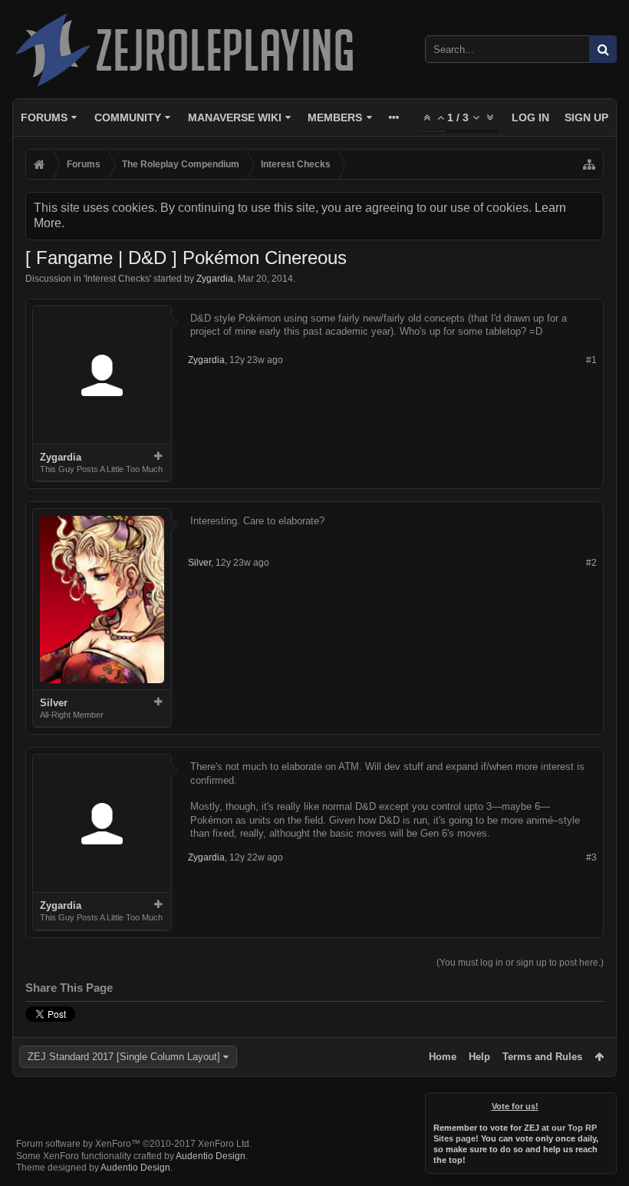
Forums (44, 117)
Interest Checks (117, 278)
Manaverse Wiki (235, 117)
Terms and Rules (542, 1056)
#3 (591, 857)
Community (127, 117)
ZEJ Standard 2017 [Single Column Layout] (124, 1056)
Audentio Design (210, 1156)
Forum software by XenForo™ (134, 1143)
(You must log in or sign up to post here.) (520, 962)
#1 (591, 360)
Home (442, 1056)
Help (479, 1056)
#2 (591, 562)
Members (335, 117)
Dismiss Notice (606, 1103)
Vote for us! (515, 1106)
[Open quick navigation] (589, 164)
